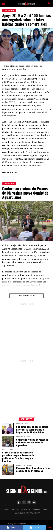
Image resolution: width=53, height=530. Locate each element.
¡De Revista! (25, 509)
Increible (36, 509)
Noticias (15, 509)
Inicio (6, 509)
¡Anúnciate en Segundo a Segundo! (27, 513)
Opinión (46, 509)
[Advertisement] (26, 331)
